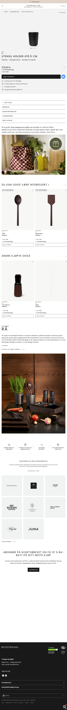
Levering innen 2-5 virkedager (36, 1)
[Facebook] (3, 675)
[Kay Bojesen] (12, 507)
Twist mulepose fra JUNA (20, 127)
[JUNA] (33, 529)
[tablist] (33, 111)
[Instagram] (5, 675)
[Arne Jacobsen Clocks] (55, 507)
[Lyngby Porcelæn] (33, 507)
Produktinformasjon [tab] (9, 111)
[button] (32, 48)
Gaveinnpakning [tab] (7, 116)
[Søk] (61, 6)
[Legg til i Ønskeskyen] (63, 77)
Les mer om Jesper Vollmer (11, 349)
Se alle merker (6, 541)
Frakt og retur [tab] (7, 120)
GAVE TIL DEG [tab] (8, 102)
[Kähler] (33, 485)
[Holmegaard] (55, 485)
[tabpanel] (33, 151)
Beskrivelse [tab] (5, 107)
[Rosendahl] (12, 485)
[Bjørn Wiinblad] (12, 529)
